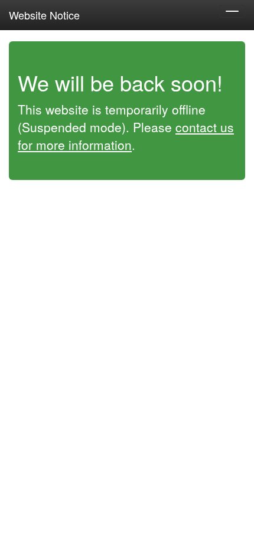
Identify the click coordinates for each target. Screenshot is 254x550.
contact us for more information (126, 135)
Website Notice (44, 14)
